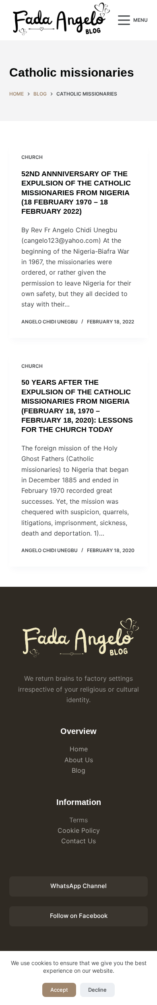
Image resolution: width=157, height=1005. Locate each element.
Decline (97, 989)
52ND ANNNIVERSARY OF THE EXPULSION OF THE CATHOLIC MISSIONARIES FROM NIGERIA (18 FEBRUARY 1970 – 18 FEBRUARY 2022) (76, 193)
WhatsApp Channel (78, 886)
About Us (78, 760)
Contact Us (78, 841)
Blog (78, 770)
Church (32, 157)
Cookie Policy (79, 830)
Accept (59, 989)
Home (79, 749)
